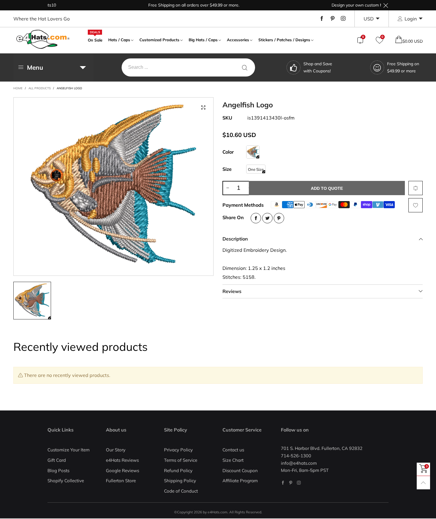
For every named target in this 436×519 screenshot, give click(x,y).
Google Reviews (122, 470)
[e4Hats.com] (43, 39)
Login (411, 19)
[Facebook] (321, 19)
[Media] (203, 108)
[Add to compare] (415, 188)
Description (235, 239)
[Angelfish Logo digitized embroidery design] (114, 187)
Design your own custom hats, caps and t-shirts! (368, 5)
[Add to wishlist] (415, 205)
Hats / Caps (119, 39)
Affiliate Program (240, 480)
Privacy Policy (178, 450)
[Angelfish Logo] (253, 152)
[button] (227, 188)
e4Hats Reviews (122, 460)
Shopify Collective (65, 480)
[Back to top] (423, 482)
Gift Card (56, 460)
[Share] (256, 218)
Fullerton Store (121, 480)
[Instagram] (343, 19)
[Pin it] (279, 218)
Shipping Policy (180, 480)
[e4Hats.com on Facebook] (282, 482)
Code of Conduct (181, 491)
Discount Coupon (240, 470)
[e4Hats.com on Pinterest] (290, 482)
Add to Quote (327, 188)
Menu (35, 67)
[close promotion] (385, 5)
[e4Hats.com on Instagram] (298, 482)
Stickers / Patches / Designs (284, 39)
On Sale (95, 39)
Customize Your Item (68, 450)
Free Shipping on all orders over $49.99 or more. (184, 5)
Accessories (238, 39)
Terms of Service (180, 460)
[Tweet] (267, 218)
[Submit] (244, 67)
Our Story (115, 450)
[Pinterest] (332, 19)
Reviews (231, 291)
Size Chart (233, 460)
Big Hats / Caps (203, 39)
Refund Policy (178, 470)
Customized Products (159, 39)
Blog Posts (58, 470)
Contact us (233, 450)
